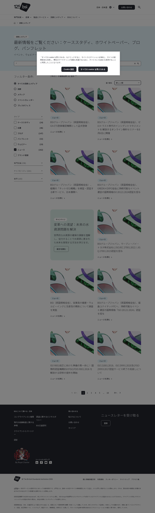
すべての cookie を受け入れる (93, 69)
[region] (78, 63)
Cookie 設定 (69, 69)
